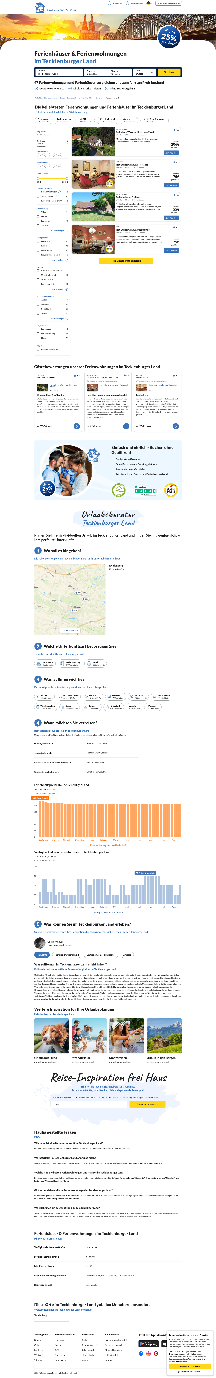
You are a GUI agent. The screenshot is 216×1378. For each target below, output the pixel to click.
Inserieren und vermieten (117, 1340)
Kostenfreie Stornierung (54, 200)
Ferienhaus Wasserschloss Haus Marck (135, 132)
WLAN (54, 212)
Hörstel (143, 1163)
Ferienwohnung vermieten (168, 3)
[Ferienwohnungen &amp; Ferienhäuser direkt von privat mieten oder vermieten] (55, 10)
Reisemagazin (88, 1350)
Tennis (54, 313)
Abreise (114, 71)
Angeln (54, 299)
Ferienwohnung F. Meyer (128, 197)
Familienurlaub (54, 284)
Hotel (54, 338)
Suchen (169, 72)
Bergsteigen (54, 309)
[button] (190, 1371)
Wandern (54, 304)
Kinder (54, 245)
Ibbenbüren (156, 1163)
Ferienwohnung (54, 333)
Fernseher (54, 221)
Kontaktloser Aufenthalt (54, 270)
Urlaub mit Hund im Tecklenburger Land (62, 975)
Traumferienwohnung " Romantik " (133, 230)
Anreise (91, 71)
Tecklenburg (142, 978)
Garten (54, 216)
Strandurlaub (54, 279)
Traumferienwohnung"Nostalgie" (132, 165)
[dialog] (190, 1353)
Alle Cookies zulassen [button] (190, 1366)
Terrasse (54, 225)
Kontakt (86, 1360)
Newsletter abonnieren (147, 1104)
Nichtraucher (54, 250)
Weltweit (39, 1355)
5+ (60, 155)
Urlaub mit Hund (54, 275)
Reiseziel (41, 71)
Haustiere (54, 241)
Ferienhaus (54, 329)
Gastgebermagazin (114, 1345)
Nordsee (38, 1340)
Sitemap (38, 1360)
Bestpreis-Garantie (54, 349)
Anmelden (117, 3)
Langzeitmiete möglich (54, 254)
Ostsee (37, 1345)
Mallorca (38, 1350)
